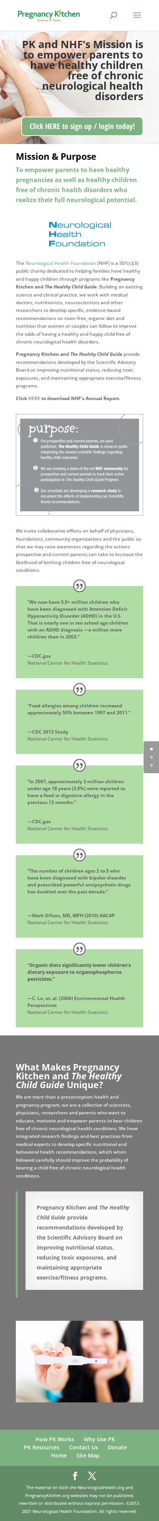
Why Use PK (99, 1439)
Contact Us (83, 1447)
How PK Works (55, 1439)
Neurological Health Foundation (60, 263)
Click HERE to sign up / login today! (82, 126)
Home (59, 1455)
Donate (117, 1447)
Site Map (88, 1455)
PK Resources (41, 1447)
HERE (34, 398)
